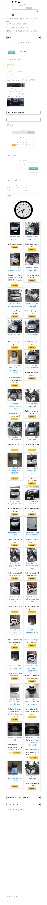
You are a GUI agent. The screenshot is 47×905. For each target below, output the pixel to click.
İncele (15, 247)
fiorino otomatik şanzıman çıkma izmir (15, 406)
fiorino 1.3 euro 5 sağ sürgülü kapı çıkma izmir (15, 632)
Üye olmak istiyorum (33, 174)
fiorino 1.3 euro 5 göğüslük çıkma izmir (15, 565)
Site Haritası (11, 901)
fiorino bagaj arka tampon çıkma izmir (32, 470)
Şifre (25, 164)
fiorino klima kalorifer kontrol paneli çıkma (15, 701)
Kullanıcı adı (22, 160)
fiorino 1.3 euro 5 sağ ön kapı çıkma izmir (32, 599)
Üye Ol (14, 5)
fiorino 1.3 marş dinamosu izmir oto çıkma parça (32, 701)
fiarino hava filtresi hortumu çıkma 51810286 (15, 470)
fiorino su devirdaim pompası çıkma (15, 778)
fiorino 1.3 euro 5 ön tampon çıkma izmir (14, 599)
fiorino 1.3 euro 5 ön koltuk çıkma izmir (32, 565)
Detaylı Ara (22, 52)
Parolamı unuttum (33, 172)
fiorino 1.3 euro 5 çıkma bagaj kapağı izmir (32, 668)
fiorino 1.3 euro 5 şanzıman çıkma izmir (32, 632)
